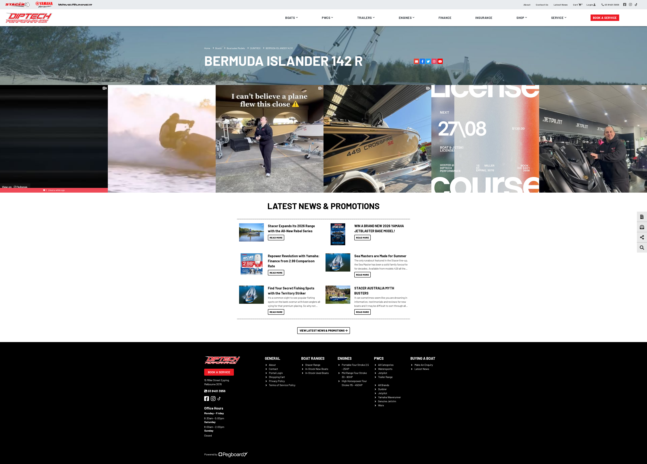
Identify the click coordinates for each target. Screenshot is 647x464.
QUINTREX (255, 48)
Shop (520, 18)
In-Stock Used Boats (317, 372)
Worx (381, 405)
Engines (345, 358)
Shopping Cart (277, 376)
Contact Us (542, 4)
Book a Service (605, 18)
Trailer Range (385, 376)
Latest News (561, 4)
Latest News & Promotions (323, 206)
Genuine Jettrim (387, 401)
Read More (276, 237)
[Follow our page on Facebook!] (625, 4)
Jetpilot (382, 372)
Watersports (385, 368)
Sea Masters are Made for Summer (380, 256)
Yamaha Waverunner (389, 397)
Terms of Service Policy (282, 385)
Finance (445, 18)
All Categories (386, 364)
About (526, 4)
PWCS (379, 358)
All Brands (383, 385)
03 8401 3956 (216, 391)
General (272, 358)
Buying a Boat (422, 358)
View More (250, 232)
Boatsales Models (236, 48)
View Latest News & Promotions (322, 330)
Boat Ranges (313, 358)
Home (207, 48)
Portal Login (276, 372)
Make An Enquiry (423, 364)
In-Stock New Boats (316, 368)
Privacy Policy (277, 381)
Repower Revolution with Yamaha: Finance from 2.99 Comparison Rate (293, 261)
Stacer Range (312, 364)
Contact (273, 368)
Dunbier (382, 389)
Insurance (483, 18)
